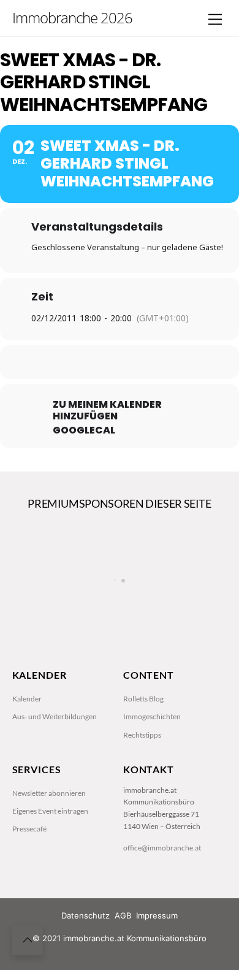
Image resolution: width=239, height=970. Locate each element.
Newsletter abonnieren (49, 793)
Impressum (157, 915)
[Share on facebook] (69, 362)
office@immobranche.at (162, 847)
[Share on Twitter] (93, 362)
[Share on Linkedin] (118, 362)
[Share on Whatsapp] (142, 362)
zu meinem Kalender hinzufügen (107, 410)
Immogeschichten (152, 716)
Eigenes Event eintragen (50, 810)
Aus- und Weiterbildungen (54, 716)
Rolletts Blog (143, 698)
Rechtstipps (142, 734)
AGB (123, 915)
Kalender (27, 698)
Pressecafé (29, 828)
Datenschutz (85, 915)
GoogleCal (84, 430)
